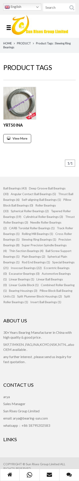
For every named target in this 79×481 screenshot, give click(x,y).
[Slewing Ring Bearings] (20, 103)
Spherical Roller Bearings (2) (30, 211)
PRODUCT (24, 43)
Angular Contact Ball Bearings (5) (33, 194)
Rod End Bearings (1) (36, 262)
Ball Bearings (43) (15, 188)
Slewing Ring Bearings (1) (39, 239)
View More (20, 138)
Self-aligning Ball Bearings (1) (41, 199)
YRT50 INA (13, 125)
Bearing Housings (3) (23, 290)
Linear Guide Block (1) (24, 285)
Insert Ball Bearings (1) (45, 302)
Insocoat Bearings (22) (26, 268)
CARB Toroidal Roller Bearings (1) (32, 228)
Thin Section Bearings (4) (26, 251)
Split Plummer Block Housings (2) (39, 296)
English (15, 6)
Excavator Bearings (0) (24, 273)
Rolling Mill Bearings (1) (37, 234)
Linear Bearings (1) (21, 279)
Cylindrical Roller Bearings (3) (43, 217)
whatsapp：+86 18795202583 (26, 425)
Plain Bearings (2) (33, 256)
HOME (7, 43)
